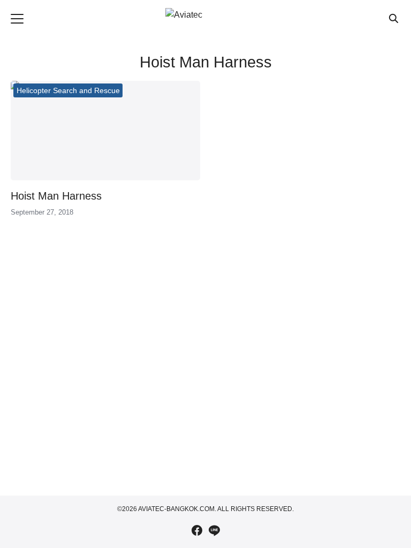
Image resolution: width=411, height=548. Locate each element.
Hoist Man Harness (56, 196)
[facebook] (197, 530)
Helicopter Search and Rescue (68, 90)
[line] (214, 530)
